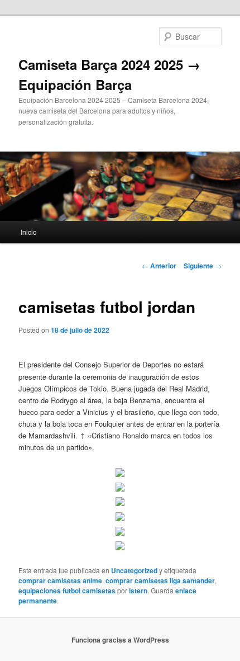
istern (138, 591)
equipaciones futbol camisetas (67, 591)
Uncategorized (134, 570)
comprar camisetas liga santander (160, 580)
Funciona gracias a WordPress (120, 640)
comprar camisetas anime (60, 580)
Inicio (29, 232)
